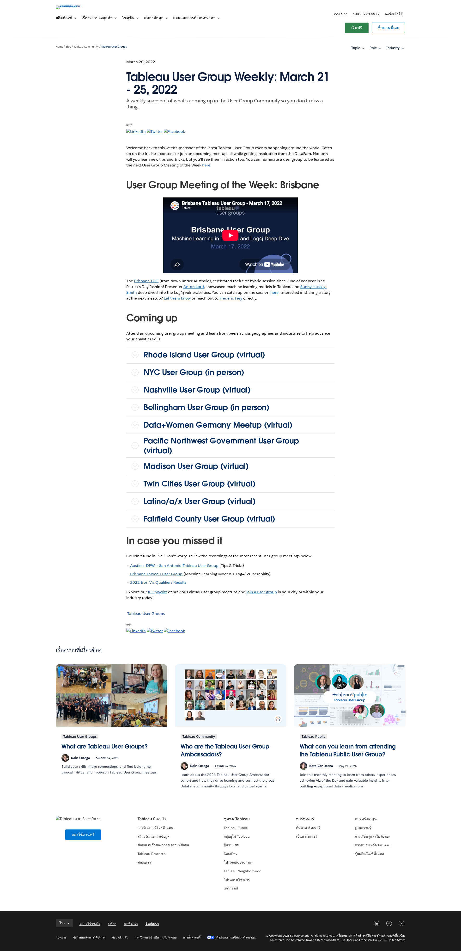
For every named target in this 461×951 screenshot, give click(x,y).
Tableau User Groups (114, 47)
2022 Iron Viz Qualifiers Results (158, 582)
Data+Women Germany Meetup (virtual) (218, 425)
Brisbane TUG (146, 280)
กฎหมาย (61, 937)
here (206, 165)
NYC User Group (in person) (194, 372)
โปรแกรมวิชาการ (237, 879)
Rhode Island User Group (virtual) (204, 355)
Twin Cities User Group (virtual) (199, 484)
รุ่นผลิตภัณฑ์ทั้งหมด (369, 854)
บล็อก (112, 924)
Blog (68, 47)
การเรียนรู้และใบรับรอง (372, 836)
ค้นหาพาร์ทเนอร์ (308, 828)
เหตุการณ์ (231, 888)
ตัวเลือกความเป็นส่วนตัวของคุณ (236, 937)
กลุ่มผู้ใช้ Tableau (237, 836)
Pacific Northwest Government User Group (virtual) (221, 445)
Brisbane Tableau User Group (156, 574)
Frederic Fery (230, 298)
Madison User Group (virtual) (196, 466)
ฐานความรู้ (363, 828)
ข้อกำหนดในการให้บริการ (89, 937)
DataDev (230, 854)
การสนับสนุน (366, 818)
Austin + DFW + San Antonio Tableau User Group (174, 565)
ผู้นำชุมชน (231, 845)
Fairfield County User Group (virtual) (209, 519)
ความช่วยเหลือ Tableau (372, 845)
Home (59, 47)
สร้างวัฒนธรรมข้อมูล (154, 836)
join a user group (261, 592)
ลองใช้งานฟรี (83, 834)
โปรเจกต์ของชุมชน (238, 862)
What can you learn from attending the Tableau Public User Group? (348, 750)
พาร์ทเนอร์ (305, 818)
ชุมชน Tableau (237, 818)
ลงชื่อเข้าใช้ (394, 14)
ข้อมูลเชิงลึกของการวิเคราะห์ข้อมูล (163, 845)
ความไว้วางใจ (89, 924)
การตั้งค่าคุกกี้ (191, 937)
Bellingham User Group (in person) (206, 407)
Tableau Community (86, 47)
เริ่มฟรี (356, 27)
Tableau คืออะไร (152, 818)
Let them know (177, 298)
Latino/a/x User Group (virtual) (200, 501)
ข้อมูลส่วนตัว (120, 937)
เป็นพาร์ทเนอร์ (306, 836)
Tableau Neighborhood (242, 871)
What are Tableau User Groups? (104, 746)
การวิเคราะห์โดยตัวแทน (155, 828)
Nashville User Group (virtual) (197, 390)
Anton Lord (193, 286)
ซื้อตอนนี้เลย (388, 27)
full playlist (157, 592)
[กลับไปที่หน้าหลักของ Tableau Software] (76, 5)
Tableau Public (236, 828)
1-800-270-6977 (366, 14)
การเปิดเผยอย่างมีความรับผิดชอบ (156, 937)
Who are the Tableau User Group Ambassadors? (225, 750)
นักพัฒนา (131, 924)
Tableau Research (152, 854)
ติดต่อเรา (340, 14)
